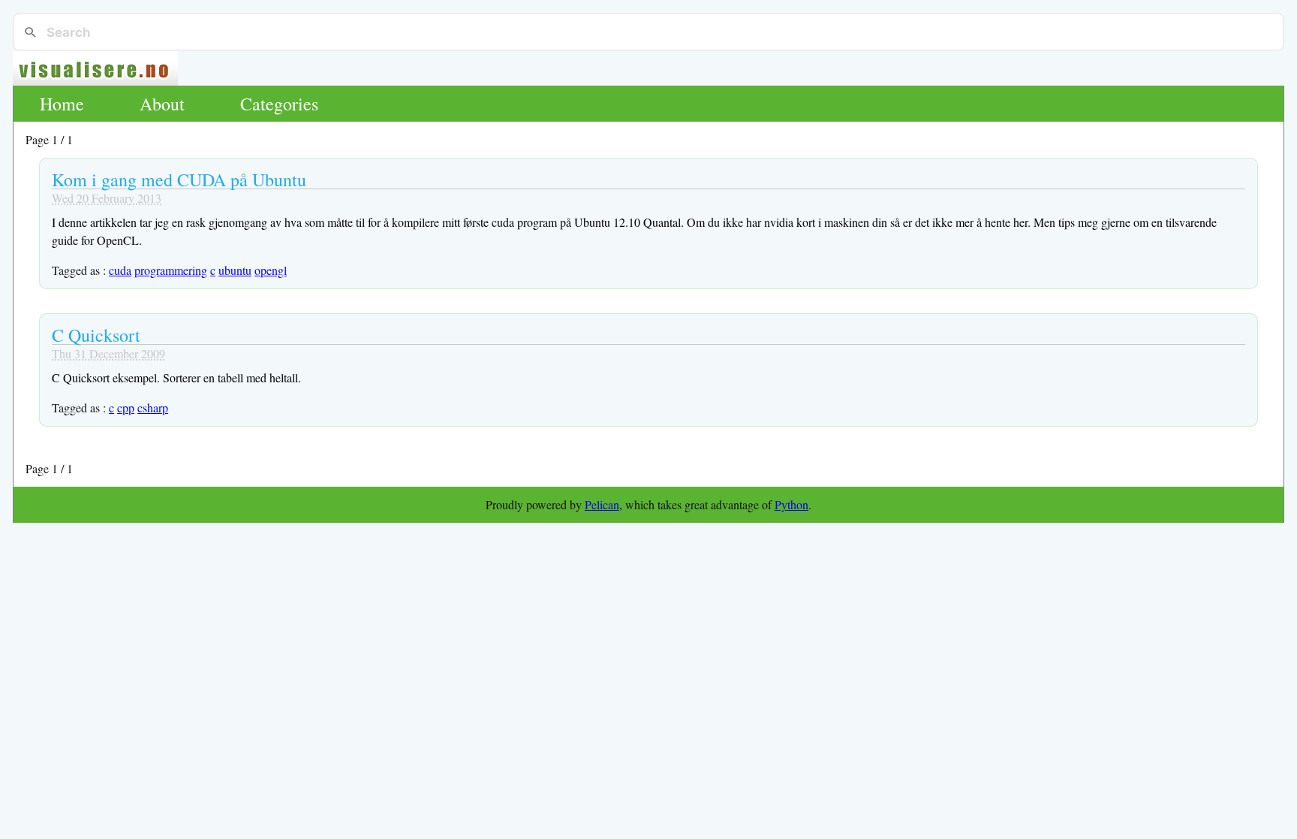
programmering (170, 270)
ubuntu (234, 270)
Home (62, 104)
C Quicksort (96, 335)
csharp (152, 407)
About (162, 104)
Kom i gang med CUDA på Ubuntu (179, 179)
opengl (270, 270)
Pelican (602, 504)
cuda (120, 270)
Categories (279, 104)
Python (791, 504)
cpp (125, 407)
